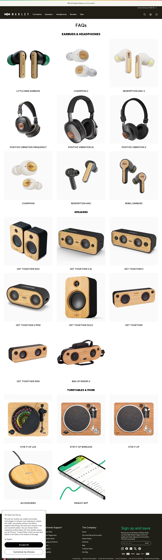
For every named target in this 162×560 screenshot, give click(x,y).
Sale (82, 14)
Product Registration (50, 535)
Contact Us (46, 549)
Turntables (37, 14)
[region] (81, 3)
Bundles (73, 14)
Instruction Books (49, 539)
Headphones (61, 14)
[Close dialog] (157, 505)
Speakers (49, 14)
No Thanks (95, 550)
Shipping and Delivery (50, 542)
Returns (45, 545)
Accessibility (47, 552)
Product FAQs (47, 532)
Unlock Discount (95, 544)
